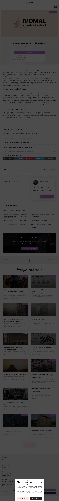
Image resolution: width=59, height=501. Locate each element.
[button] (41, 482)
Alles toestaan (23, 498)
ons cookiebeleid (36, 492)
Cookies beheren (36, 498)
